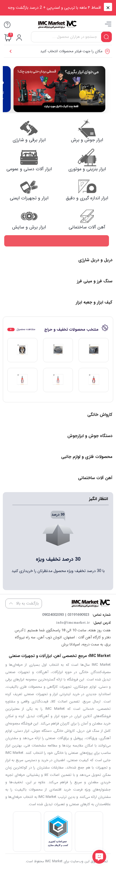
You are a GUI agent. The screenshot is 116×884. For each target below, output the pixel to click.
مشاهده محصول (26, 329)
